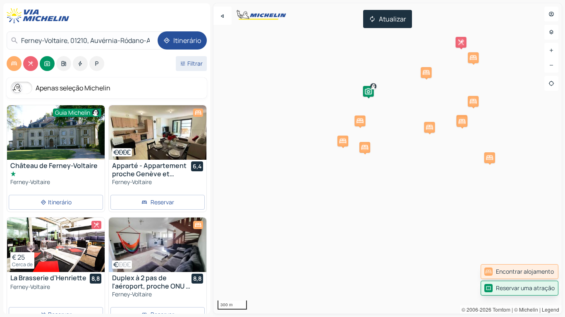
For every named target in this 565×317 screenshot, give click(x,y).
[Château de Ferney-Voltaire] (56, 137)
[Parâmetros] (551, 32)
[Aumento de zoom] (551, 50)
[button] (368, 91)
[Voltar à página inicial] (40, 16)
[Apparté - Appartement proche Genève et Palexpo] (157, 132)
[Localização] (551, 83)
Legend (550, 309)
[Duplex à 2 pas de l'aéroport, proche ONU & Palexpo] (157, 245)
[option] (14, 63)
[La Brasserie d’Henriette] (56, 245)
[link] (519, 271)
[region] (387, 158)
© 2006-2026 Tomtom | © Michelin (500, 309)
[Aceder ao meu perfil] (551, 14)
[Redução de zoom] (551, 65)
